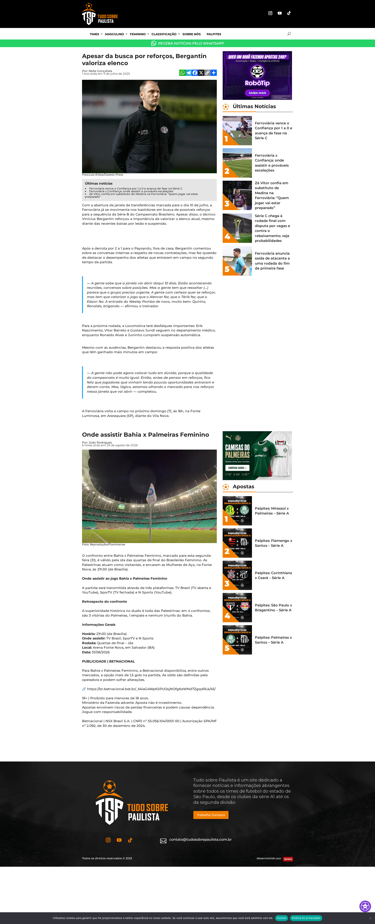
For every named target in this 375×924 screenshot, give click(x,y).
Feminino (138, 34)
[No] (370, 918)
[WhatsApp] (182, 73)
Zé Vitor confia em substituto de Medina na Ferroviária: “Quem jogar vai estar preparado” (141, 195)
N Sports (146, 638)
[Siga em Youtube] (280, 13)
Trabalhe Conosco (211, 815)
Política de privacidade (306, 918)
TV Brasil (113, 638)
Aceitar (281, 918)
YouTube (89, 592)
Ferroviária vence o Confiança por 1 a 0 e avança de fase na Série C (135, 188)
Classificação (164, 34)
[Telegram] (189, 73)
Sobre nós (191, 34)
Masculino (114, 34)
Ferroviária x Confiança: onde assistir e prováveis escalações (131, 191)
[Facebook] (195, 73)
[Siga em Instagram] (270, 13)
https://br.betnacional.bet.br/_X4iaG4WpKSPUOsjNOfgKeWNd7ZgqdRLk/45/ (151, 689)
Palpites (214, 34)
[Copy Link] (207, 73)
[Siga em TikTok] (289, 13)
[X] (201, 73)
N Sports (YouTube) (154, 592)
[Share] (214, 73)
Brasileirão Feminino (183, 560)
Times (94, 34)
